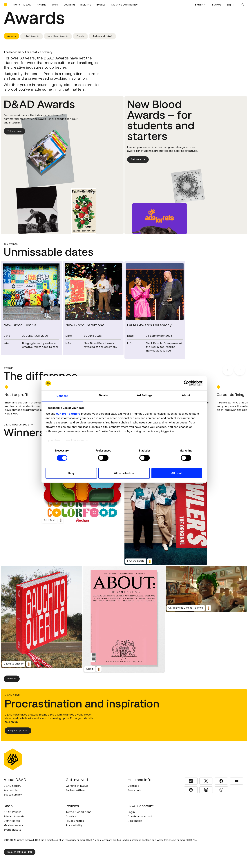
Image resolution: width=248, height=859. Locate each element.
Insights (85, 4)
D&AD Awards (31, 36)
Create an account (140, 816)
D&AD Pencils (12, 812)
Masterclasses (13, 825)
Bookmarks (135, 820)
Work (55, 4)
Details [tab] (103, 395)
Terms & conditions (78, 812)
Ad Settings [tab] (144, 395)
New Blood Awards (58, 36)
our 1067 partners (68, 413)
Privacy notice (75, 820)
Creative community (124, 4)
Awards (41, 4)
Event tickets (12, 829)
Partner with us (76, 790)
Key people (11, 790)
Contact (133, 785)
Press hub (134, 790)
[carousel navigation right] (239, 369)
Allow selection (124, 473)
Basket (216, 4)
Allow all (176, 473)
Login (131, 812)
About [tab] (186, 395)
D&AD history (12, 785)
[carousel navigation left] (227, 369)
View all (11, 678)
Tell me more (14, 131)
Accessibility (74, 825)
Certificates (12, 820)
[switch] (103, 458)
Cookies (71, 816)
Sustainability (13, 794)
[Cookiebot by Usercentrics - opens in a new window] (186, 383)
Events (101, 4)
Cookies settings (16, 852)
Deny (71, 473)
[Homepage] (5, 4)
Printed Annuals (14, 816)
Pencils (80, 36)
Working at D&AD (77, 785)
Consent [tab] (62, 395)
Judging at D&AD (102, 36)
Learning (69, 4)
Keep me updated (18, 730)
